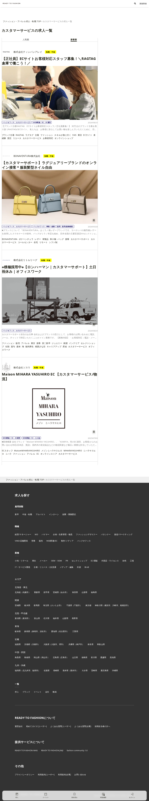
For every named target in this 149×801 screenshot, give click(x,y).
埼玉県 (46, 605)
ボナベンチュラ (26, 239)
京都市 (35, 644)
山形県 (84, 592)
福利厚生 (29, 346)
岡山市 (44, 657)
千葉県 (69, 605)
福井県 (56, 618)
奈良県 (90, 644)
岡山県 (37, 657)
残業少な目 (40, 346)
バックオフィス (84, 540)
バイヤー (45, 534)
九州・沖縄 (20, 665)
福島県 (94, 592)
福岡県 (18, 670)
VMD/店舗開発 (21, 540)
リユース (17, 138)
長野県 (75, 618)
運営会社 (19, 726)
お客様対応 (48, 138)
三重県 (75, 631)
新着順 (74, 39)
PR (67, 560)
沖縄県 (115, 670)
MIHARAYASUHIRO (73, 450)
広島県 (56, 657)
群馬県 (37, 605)
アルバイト (41, 514)
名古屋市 (63, 631)
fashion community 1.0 (77, 750)
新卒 (17, 514)
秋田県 (75, 592)
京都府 (27, 644)
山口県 (75, 657)
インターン (54, 514)
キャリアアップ (54, 346)
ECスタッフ (7, 450)
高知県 (113, 657)
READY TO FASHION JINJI (52, 750)
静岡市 (35, 631)
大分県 (85, 670)
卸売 (124, 560)
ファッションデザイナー (86, 534)
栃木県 (27, 605)
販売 (18, 343)
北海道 (18, 592)
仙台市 (63, 592)
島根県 (27, 657)
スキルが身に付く (62, 135)
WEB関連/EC (51, 540)
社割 (7, 346)
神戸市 (79, 644)
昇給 (65, 346)
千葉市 (77, 605)
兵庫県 (71, 644)
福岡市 (35, 670)
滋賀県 (18, 644)
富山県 (37, 618)
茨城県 (18, 605)
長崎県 (56, 670)
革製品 (45, 239)
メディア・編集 (66, 567)
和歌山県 (101, 644)
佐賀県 (47, 670)
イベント (37, 692)
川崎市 (115, 605)
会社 (47, 692)
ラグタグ (29, 135)
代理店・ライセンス (110, 560)
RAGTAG (20, 135)
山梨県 (65, 618)
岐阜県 (18, 631)
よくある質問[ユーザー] (60, 726)
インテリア (74, 343)
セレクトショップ (79, 560)
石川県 (46, 618)
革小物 (53, 239)
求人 (17, 692)
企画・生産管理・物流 (62, 534)
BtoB (87, 567)
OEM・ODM (56, 560)
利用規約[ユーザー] (46, 774)
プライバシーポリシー (24, 774)
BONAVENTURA (9, 239)
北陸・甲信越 (21, 613)
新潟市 (26, 618)
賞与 (13, 346)
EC (38, 453)
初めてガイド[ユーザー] (36, 726)
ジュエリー (57, 343)
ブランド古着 (8, 135)
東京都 (88, 605)
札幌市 (26, 592)
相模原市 (124, 605)
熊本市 (73, 670)
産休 (18, 346)
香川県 (94, 657)
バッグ (60, 239)
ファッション (46, 135)
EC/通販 (94, 560)
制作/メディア (67, 540)
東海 (17, 626)
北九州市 (26, 670)
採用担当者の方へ (102, 726)
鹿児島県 (104, 670)
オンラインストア (48, 453)
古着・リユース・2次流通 (45, 567)
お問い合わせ (80, 774)
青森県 (37, 592)
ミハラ (8, 453)
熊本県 (66, 670)
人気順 (26, 39)
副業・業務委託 (69, 514)
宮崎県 (94, 670)
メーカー (43, 560)
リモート (43, 242)
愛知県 (54, 631)
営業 (33, 540)
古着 (37, 135)
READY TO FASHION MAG (26, 750)
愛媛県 (103, 657)
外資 (79, 567)
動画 (55, 692)
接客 (67, 239)
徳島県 (84, 657)
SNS (74, 135)
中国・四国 (20, 652)
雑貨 (65, 343)
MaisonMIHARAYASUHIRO (27, 450)
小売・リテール (21, 560)
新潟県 (18, 618)
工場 (132, 560)
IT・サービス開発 (22, 567)
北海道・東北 (21, 587)
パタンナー (106, 534)
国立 (9, 138)
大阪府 (46, 644)
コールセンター (25, 242)
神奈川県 (99, 605)
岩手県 (46, 592)
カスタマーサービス (32, 138)
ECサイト (87, 135)
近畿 (17, 639)
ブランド (26, 692)
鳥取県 (18, 657)
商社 (34, 560)
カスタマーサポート (80, 239)
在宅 (36, 242)
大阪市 (54, 644)
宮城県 (56, 592)
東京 (80, 135)
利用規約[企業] (64, 774)
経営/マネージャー (23, 534)
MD (36, 534)
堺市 (61, 644)
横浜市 (107, 605)
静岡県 (27, 631)
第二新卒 (46, 343)
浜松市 (43, 631)
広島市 (63, 657)
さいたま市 (56, 605)
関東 (17, 600)
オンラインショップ (64, 138)
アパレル (25, 343)
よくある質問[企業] (82, 726)
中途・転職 (27, 514)
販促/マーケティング (123, 534)
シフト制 (53, 242)
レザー (38, 239)
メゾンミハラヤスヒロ (51, 450)
